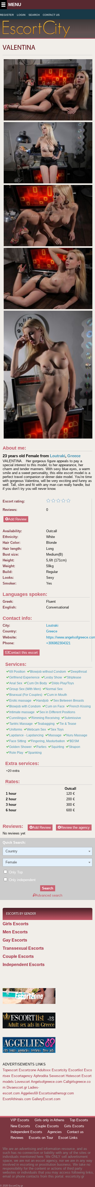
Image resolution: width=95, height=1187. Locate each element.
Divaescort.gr (17, 1087)
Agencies (55, 1132)
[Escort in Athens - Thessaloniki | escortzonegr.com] (29, 1003)
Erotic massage (20, 700)
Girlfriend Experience (24, 677)
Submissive (72, 718)
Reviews (17, 1138)
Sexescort (57, 1076)
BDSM (74, 741)
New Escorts (20, 1126)
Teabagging (46, 724)
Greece (73, 456)
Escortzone (27, 1070)
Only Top (15, 872)
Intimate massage (22, 712)
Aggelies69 (29, 1093)
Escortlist (75, 1070)
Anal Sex (15, 683)
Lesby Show (53, 677)
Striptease (74, 677)
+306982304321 (58, 643)
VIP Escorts (20, 1120)
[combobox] (47, 851)
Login (21, 14)
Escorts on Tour (41, 1138)
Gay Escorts (15, 940)
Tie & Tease (67, 724)
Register (7, 14)
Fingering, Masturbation (48, 741)
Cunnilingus (18, 718)
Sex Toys (57, 729)
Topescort (10, 1070)
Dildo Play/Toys (63, 683)
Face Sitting (17, 741)
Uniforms (15, 729)
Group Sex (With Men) (25, 689)
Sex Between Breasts (68, 700)
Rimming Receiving (45, 718)
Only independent (22, 880)
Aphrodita (41, 1076)
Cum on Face (55, 706)
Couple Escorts (18, 956)
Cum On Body (37, 683)
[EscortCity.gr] (36, 34)
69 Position (17, 671)
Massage (54, 735)
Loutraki (57, 456)
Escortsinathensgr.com (56, 1093)
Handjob (42, 700)
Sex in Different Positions (57, 712)
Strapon (74, 747)
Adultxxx (44, 1070)
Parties (41, 747)
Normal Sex (54, 689)
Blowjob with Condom (25, 706)
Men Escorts (15, 932)
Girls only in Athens (49, 1120)
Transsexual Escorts (23, 948)
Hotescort (73, 1076)
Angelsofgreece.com (46, 1082)
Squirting (57, 747)
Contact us (75, 1132)
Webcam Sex (36, 729)
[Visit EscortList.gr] (29, 1027)
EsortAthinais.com (17, 1099)
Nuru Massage (76, 735)
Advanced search (49, 895)
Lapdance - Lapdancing (26, 735)
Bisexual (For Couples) (25, 695)
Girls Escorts (15, 924)
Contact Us (51, 14)
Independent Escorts (24, 964)
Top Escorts (79, 1120)
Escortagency (21, 1076)
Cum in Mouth (57, 695)
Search (34, 14)
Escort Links (68, 1138)
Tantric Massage (21, 724)
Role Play (16, 753)
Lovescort (22, 1082)
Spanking (35, 753)
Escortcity (59, 1070)
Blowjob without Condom (48, 671)
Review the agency (75, 827)
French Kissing (80, 706)
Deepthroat (79, 671)
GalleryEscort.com (46, 1099)
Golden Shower (20, 747)
